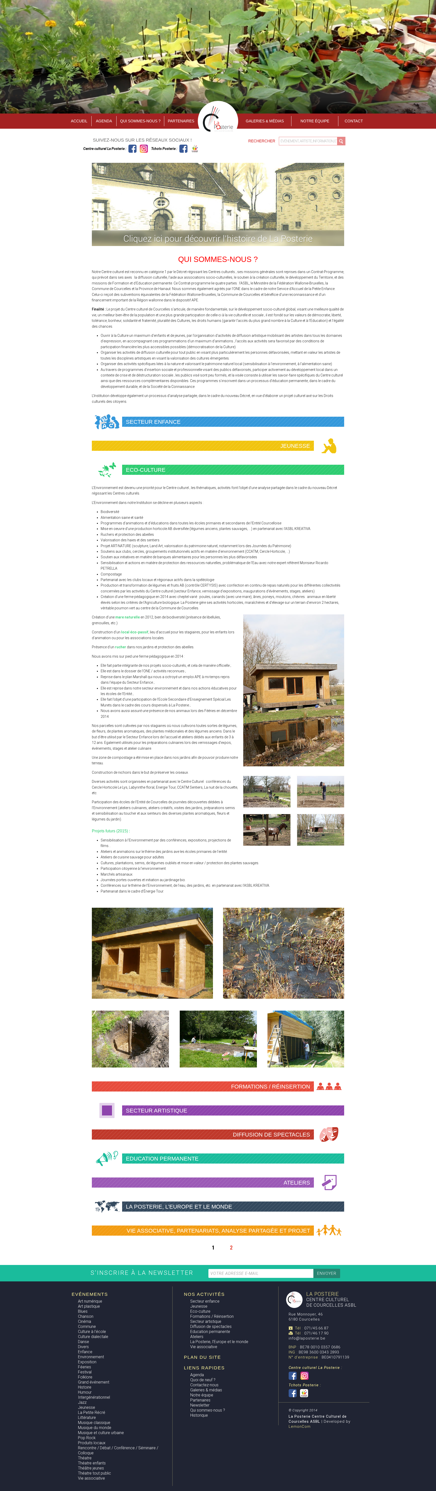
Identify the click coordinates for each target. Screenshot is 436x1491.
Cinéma (84, 1321)
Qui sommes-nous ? (140, 121)
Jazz (82, 1402)
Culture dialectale (93, 1336)
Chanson (85, 1316)
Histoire (84, 1387)
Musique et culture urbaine (101, 1432)
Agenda (104, 121)
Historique (199, 1415)
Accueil (79, 121)
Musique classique (94, 1422)
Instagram (144, 149)
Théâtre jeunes (91, 1468)
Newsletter (199, 1405)
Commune (87, 1326)
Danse (83, 1341)
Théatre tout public (94, 1473)
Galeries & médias (206, 1390)
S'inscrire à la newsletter (143, 1272)
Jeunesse (86, 1407)
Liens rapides (204, 1367)
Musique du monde (94, 1427)
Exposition (87, 1362)
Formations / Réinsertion (212, 1316)
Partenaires (181, 121)
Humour (85, 1392)
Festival (85, 1372)
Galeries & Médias (265, 121)
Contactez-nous (204, 1385)
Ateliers (196, 1336)
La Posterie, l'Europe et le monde (219, 1341)
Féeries (84, 1367)
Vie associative (91, 1478)
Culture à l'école (92, 1331)
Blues (83, 1311)
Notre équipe (315, 121)
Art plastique (89, 1306)
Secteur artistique (205, 1321)
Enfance (85, 1351)
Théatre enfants (92, 1463)
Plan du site (202, 1357)
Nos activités (204, 1294)
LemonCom (300, 1426)
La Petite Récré (91, 1412)
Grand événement (93, 1382)
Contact (354, 121)
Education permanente (210, 1331)
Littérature (87, 1417)
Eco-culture (200, 1311)
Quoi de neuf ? (202, 1379)
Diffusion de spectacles (211, 1326)
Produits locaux (91, 1442)
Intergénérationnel (94, 1397)
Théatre (85, 1458)
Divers (83, 1346)
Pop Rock (87, 1437)
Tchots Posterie (189, 149)
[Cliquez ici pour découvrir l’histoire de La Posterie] (218, 244)
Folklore (85, 1377)
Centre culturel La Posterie (132, 149)
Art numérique (90, 1301)
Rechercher (262, 141)
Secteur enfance (205, 1301)
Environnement (91, 1356)
